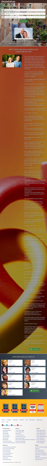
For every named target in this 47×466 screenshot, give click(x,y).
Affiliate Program (40, 419)
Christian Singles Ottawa (40, 439)
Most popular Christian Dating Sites (41, 457)
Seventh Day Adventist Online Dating (9, 442)
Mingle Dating (37, 456)
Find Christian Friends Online (40, 451)
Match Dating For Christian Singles (40, 454)
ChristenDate (37, 448)
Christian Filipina (18, 433)
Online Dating (15, 419)
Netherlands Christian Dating (7, 456)
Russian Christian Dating (7, 459)
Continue (23, 21)
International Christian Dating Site (40, 453)
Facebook (14, 425)
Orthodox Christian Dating (7, 441)
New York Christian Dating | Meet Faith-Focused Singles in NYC (26, 439)
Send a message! (11, 394)
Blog (27, 419)
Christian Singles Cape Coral (41, 431)
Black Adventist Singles (6, 450)
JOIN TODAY (35, 390)
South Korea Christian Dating (20, 442)
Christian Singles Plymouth (40, 441)
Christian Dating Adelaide (20, 431)
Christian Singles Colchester (41, 433)
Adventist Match (5, 431)
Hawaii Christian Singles (19, 434)
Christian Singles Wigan (40, 442)
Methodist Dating (5, 439)
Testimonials (21, 419)
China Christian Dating (6, 451)
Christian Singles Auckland (40, 430)
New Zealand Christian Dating (20, 441)
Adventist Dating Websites (7, 430)
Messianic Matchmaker (6, 454)
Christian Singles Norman (40, 438)
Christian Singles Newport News (41, 436)
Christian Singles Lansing (39, 450)
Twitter (9, 425)
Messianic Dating (5, 438)
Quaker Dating (5, 457)
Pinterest (20, 425)
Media (3, 421)
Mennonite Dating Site (6, 436)
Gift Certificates (32, 419)
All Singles (9, 419)
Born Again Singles (6, 434)
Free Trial (3, 419)
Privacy (7, 421)
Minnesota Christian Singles (20, 438)
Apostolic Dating (5, 433)
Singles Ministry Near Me (39, 459)
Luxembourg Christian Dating (20, 436)
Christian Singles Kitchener (40, 434)
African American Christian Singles (8, 448)
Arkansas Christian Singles (20, 430)
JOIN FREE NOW (36, 349)
